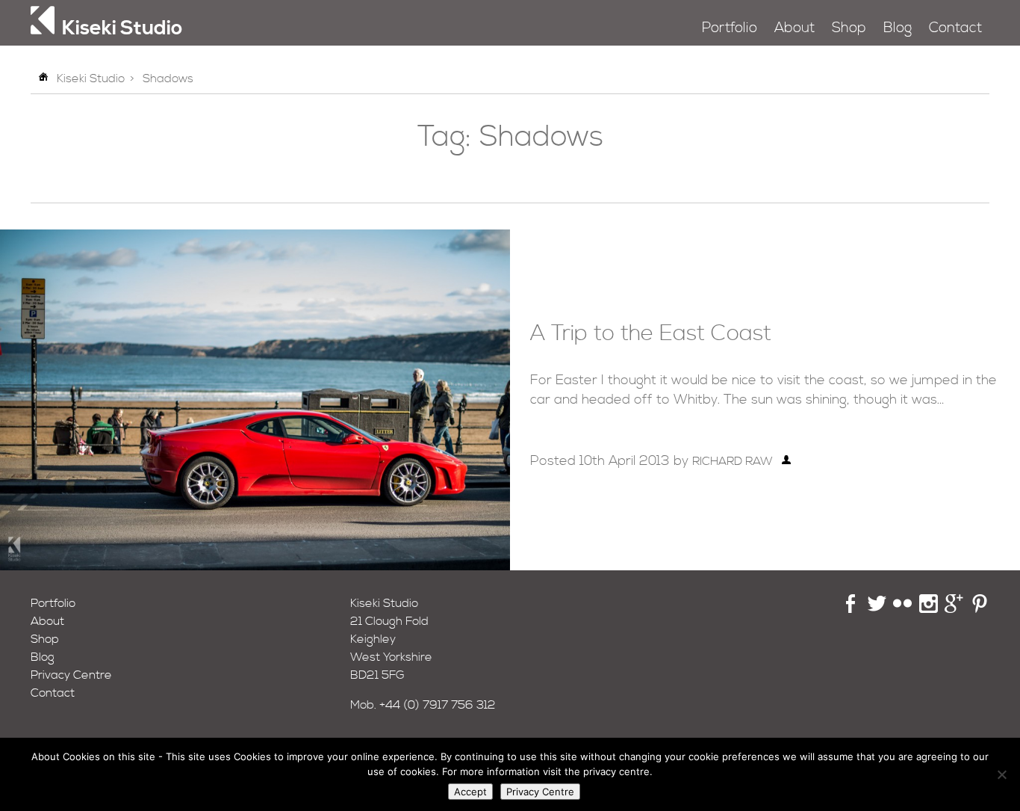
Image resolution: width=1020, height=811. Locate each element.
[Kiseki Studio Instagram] (928, 609)
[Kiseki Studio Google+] (954, 609)
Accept (470, 792)
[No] (1001, 774)
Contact (955, 28)
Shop (849, 28)
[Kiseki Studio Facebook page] (851, 609)
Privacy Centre (71, 674)
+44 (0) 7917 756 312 (437, 704)
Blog (897, 28)
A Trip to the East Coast (650, 334)
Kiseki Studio (91, 78)
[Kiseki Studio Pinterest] (980, 609)
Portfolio (729, 28)
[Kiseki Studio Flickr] (902, 609)
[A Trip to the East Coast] (255, 566)
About (794, 28)
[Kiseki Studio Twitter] (877, 609)
